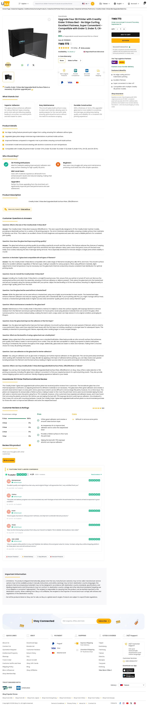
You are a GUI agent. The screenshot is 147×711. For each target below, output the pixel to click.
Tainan (101, 653)
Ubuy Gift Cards (32, 663)
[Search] (92, 3)
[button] (104, 3)
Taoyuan (102, 663)
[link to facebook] (28, 65)
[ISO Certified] (22, 688)
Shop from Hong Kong (49, 698)
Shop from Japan (33, 698)
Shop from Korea (65, 698)
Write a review (9, 460)
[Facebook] (120, 703)
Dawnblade (62, 16)
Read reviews (95, 474)
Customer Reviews (33, 650)
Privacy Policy (71, 703)
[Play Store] (129, 676)
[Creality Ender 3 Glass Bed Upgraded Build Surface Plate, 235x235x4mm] (28, 42)
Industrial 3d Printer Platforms (85, 9)
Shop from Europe (108, 698)
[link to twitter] (33, 65)
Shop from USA (7, 698)
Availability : (62, 52)
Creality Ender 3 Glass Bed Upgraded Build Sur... (111, 9)
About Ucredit (32, 660)
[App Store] (129, 670)
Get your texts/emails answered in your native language (135, 651)
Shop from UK (19, 698)
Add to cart (125, 35)
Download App (32, 643)
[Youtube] (128, 703)
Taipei (101, 643)
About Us (5, 643)
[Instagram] (124, 703)
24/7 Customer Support (134, 645)
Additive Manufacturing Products (35, 9)
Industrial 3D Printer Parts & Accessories (61, 9)
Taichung (102, 650)
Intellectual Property (10, 653)
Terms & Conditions (57, 703)
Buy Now (125, 41)
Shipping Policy (7, 667)
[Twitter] (131, 703)
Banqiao (102, 660)
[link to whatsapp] (22, 65)
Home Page (6, 9)
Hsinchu (101, 656)
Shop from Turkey (94, 698)
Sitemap (5, 656)
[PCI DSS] (7, 688)
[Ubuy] (6, 3)
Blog (28, 667)
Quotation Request (9, 650)
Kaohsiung (102, 646)
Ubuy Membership (9, 674)
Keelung (102, 667)
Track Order (6, 660)
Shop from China (79, 698)
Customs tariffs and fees (11, 663)
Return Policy (31, 653)
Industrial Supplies (17, 9)
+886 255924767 (131, 661)
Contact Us (6, 646)
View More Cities (105, 670)
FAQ (28, 656)
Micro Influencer (8, 670)
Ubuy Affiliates (32, 670)
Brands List (30, 646)
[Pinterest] (135, 703)
